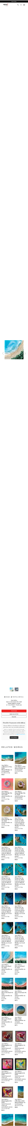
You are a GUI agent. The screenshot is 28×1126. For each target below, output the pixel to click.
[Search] (18, 5)
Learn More (14, 737)
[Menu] (24, 5)
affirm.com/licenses (20, 734)
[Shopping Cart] (21, 5)
